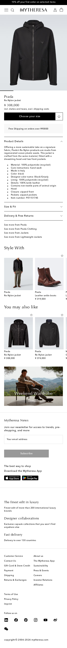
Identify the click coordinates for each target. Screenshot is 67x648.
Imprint (8, 604)
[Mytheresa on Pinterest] (26, 620)
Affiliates (38, 585)
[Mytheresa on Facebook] (16, 620)
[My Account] (55, 10)
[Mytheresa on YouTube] (45, 620)
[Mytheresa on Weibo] (55, 620)
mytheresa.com (39, 640)
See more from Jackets (16, 233)
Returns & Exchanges (15, 580)
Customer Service (13, 556)
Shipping (9, 575)
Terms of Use (11, 594)
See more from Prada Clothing (20, 229)
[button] (29, 116)
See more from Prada (15, 225)
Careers (38, 575)
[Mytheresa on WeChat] (6, 629)
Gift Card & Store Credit (17, 566)
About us (38, 556)
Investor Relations (43, 580)
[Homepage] (33, 10)
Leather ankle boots (45, 296)
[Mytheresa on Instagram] (36, 620)
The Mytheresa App (44, 561)
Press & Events (41, 571)
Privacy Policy (11, 599)
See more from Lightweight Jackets (23, 237)
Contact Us (10, 561)
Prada (8, 97)
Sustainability (41, 566)
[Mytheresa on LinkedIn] (6, 620)
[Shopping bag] (61, 10)
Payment (8, 571)
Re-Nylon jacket (12, 296)
